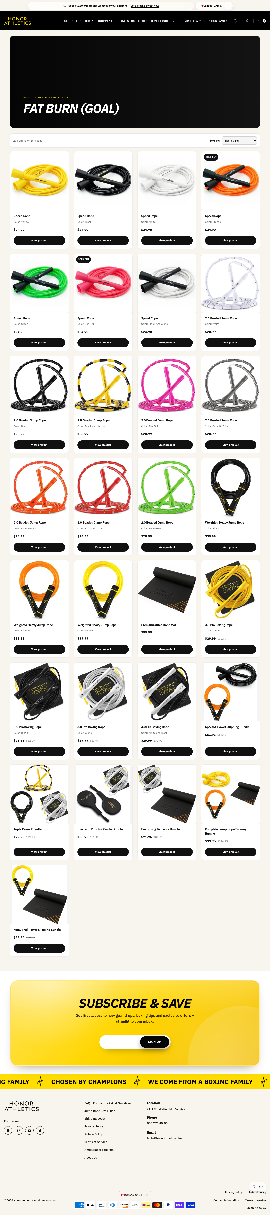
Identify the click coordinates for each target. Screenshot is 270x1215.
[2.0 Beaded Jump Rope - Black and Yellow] (103, 385)
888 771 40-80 (157, 1123)
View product (39, 240)
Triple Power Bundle (27, 829)
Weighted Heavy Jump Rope (224, 522)
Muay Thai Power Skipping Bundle (37, 930)
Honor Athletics (23, 1200)
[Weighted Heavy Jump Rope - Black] (230, 487)
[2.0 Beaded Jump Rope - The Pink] (167, 385)
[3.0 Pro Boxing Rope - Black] (39, 692)
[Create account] (247, 21)
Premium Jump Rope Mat (158, 625)
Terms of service (255, 1200)
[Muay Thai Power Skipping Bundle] (39, 894)
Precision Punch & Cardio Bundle (100, 829)
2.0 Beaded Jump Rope (221, 318)
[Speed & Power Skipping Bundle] (230, 692)
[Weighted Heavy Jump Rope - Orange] (39, 589)
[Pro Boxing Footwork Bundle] (167, 794)
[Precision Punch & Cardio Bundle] (103, 794)
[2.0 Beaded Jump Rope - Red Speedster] (103, 487)
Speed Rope (22, 216)
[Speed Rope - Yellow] (39, 180)
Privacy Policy (94, 1126)
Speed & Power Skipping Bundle (227, 727)
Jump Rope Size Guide (99, 1111)
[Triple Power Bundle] (39, 794)
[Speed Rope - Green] (39, 283)
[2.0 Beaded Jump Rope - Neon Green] (167, 487)
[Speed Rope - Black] (103, 180)
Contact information (226, 1200)
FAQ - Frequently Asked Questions (107, 1103)
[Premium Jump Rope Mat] (167, 589)
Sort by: (215, 140)
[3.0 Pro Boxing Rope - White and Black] (167, 692)
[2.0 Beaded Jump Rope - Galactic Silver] (230, 385)
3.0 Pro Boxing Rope (219, 625)
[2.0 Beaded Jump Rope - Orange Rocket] (39, 487)
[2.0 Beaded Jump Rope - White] (230, 283)
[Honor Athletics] (22, 1106)
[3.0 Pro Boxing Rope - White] (103, 692)
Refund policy (257, 1192)
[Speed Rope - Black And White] (167, 283)
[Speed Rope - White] (167, 180)
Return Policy (93, 1134)
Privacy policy (234, 1192)
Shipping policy (95, 1118)
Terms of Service (95, 1142)
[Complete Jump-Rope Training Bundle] (230, 794)
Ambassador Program (99, 1150)
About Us (90, 1157)
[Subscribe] (154, 1042)
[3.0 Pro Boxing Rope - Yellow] (230, 589)
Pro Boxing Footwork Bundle (160, 829)
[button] (236, 21)
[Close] (228, 6)
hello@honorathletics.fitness (166, 1138)
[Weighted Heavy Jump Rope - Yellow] (103, 589)
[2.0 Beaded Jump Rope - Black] (39, 385)
